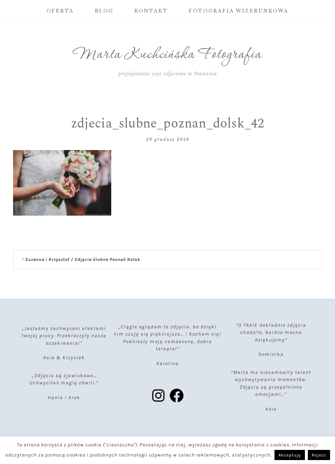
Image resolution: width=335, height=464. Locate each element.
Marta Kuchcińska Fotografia (168, 55)
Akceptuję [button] (289, 455)
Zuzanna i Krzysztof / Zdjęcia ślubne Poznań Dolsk (82, 259)
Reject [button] (319, 455)
